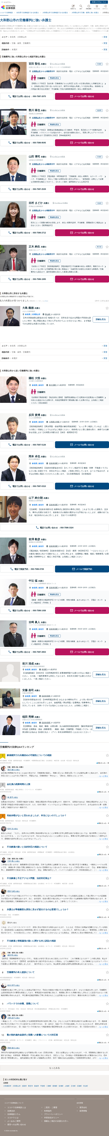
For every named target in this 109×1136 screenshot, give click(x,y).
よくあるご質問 (13, 1121)
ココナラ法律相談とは (16, 1107)
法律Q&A (11, 1111)
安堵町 (61, 1086)
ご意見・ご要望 (50, 1107)
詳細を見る (101, 319)
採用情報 (83, 1111)
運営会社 (83, 1107)
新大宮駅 (52, 385)
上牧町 (67, 1086)
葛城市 (36, 1086)
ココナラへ (7, 2)
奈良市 (41, 385)
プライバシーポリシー (53, 1114)
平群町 (42, 1086)
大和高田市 (7, 1086)
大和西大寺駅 (54, 422)
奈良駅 (44, 669)
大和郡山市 (36, 71)
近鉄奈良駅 (53, 463)
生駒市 (24, 1086)
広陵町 (79, 1086)
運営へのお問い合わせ (16, 1124)
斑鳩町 (55, 1086)
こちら (46, 301)
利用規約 (48, 1111)
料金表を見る (54, 78)
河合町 (85, 1086)
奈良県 (27, 314)
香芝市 (30, 1086)
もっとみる (54, 1068)
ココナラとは (12, 1118)
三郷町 (48, 1086)
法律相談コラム (13, 1114)
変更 (105, 37)
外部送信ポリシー (51, 1118)
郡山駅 (48, 314)
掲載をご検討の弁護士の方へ (56, 1121)
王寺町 (73, 1086)
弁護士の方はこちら (99, 2)
